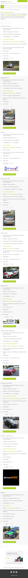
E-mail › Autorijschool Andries (8, 39)
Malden (9, 388)
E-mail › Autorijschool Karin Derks (9, 396)
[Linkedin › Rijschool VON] (9, 264)
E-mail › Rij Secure (6, 145)
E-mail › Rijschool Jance (7, 298)
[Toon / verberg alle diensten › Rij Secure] (15, 153)
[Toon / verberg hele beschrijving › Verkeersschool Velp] (15, 196)
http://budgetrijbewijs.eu (11, 93)
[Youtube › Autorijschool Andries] (12, 58)
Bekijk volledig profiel (9, 73)
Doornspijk (10, 31)
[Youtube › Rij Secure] (12, 163)
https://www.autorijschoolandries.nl (13, 41)
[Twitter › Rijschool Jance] (4, 317)
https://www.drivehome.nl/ (11, 451)
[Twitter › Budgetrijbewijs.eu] (4, 107)
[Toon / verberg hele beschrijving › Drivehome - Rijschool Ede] (15, 454)
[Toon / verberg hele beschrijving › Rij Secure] (15, 150)
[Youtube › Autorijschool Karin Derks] (12, 414)
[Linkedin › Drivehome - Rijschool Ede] (9, 467)
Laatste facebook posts (15, 53)
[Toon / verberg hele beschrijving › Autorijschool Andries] (15, 44)
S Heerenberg (10, 498)
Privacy (16, 575)
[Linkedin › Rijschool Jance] (9, 317)
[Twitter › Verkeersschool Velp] (4, 208)
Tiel (8, 291)
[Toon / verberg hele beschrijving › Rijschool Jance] (15, 304)
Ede (8, 441)
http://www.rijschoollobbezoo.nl (12, 346)
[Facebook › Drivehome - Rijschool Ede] (7, 467)
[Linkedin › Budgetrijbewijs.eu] (9, 107)
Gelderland (5, 31)
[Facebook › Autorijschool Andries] (7, 58)
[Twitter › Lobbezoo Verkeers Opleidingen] (4, 363)
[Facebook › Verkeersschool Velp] (7, 208)
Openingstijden (6, 101)
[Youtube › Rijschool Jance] (12, 317)
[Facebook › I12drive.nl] (7, 524)
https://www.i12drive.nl (11, 508)
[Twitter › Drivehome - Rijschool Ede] (4, 467)
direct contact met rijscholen (21, 15)
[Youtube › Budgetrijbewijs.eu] (12, 107)
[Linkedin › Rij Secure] (9, 163)
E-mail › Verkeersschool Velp (8, 191)
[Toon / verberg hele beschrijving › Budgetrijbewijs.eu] (15, 95)
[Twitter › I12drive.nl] (4, 524)
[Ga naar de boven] (26, 73)
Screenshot (23, 41)
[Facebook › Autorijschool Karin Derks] (7, 414)
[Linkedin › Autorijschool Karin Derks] (9, 414)
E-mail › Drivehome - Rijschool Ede (9, 448)
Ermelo (9, 336)
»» (10, 23)
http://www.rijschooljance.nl (12, 301)
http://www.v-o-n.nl (10, 248)
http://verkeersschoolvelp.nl (12, 194)
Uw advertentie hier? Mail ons (14, 563)
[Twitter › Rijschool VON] (4, 264)
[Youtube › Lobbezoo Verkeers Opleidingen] (12, 363)
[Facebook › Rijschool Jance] (7, 317)
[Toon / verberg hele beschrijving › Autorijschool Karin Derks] (15, 401)
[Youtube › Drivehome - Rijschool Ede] (12, 467)
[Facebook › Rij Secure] (7, 163)
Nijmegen (9, 238)
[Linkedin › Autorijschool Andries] (9, 58)
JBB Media (13, 575)
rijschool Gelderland (7, 15)
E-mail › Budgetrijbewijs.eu (8, 90)
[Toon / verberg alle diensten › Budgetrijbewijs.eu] (15, 98)
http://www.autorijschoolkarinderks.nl (13, 398)
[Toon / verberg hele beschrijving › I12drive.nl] (15, 511)
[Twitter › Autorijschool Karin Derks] (4, 414)
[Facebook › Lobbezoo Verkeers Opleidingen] (7, 363)
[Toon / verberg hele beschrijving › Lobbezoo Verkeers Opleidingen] (15, 349)
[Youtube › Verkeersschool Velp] (12, 208)
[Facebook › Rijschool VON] (7, 264)
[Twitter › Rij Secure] (4, 163)
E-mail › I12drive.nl (6, 505)
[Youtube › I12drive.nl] (12, 524)
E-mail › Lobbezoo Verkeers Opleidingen (10, 343)
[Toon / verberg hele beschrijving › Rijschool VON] (15, 251)
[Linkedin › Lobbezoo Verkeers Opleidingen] (9, 363)
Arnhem (9, 83)
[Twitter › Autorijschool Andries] (4, 58)
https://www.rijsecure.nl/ (11, 147)
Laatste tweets (6, 53)
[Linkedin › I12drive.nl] (9, 524)
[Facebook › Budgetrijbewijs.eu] (7, 107)
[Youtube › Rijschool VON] (12, 264)
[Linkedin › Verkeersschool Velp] (9, 208)
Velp (9, 137)
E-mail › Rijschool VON (7, 246)
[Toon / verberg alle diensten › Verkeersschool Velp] (15, 199)
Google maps (16, 31)
